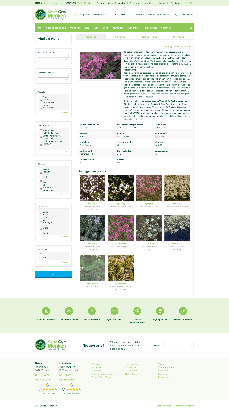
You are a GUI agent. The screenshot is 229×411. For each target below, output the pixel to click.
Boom (45, 97)
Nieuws (96, 364)
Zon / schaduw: (44, 125)
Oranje (46, 233)
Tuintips (96, 371)
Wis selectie (64, 59)
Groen (45, 228)
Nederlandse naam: (45, 72)
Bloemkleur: (42, 207)
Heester (46, 105)
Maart (45, 174)
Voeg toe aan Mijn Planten (179, 46)
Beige (45, 212)
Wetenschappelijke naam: (47, 52)
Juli (44, 185)
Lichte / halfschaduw (52, 136)
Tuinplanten (131, 371)
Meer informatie (42, 379)
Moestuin (163, 374)
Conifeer (46, 100)
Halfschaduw (48, 130)
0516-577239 (50, 2)
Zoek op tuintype (149, 36)
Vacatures (97, 367)
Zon (44, 146)
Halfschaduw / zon (51, 133)
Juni (44, 182)
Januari (46, 169)
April (45, 177)
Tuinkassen (131, 367)
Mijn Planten (178, 36)
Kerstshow (163, 377)
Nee (45, 257)
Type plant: (42, 92)
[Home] (39, 27)
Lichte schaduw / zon (52, 141)
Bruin (45, 217)
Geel (45, 220)
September (48, 190)
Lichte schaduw (50, 138)
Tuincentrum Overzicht (183, 405)
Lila (44, 230)
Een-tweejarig (49, 102)
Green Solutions (164, 405)
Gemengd (47, 222)
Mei (44, 180)
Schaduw (47, 144)
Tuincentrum (132, 364)
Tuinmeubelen (166, 367)
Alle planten (120, 36)
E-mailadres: (156, 345)
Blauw (45, 214)
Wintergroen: (43, 249)
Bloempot (163, 371)
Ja (43, 254)
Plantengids (90, 36)
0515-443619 (84, 2)
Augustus (47, 188)
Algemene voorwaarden (104, 374)
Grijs (45, 225)
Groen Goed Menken (102, 377)
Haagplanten (132, 374)
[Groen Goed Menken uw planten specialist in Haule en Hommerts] (50, 14)
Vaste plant (48, 107)
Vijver (161, 364)
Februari (46, 172)
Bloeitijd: (41, 164)
